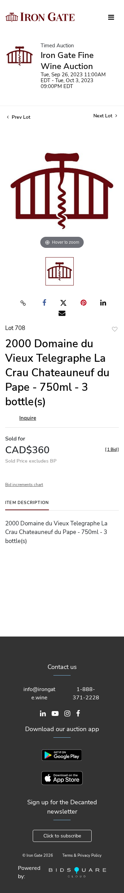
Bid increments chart (24, 484)
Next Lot (103, 116)
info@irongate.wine (39, 693)
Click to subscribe (62, 836)
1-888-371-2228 (86, 693)
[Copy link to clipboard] (23, 303)
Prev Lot (20, 117)
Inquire (27, 418)
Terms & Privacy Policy (82, 855)
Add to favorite (115, 329)
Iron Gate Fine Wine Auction (67, 61)
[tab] (27, 505)
